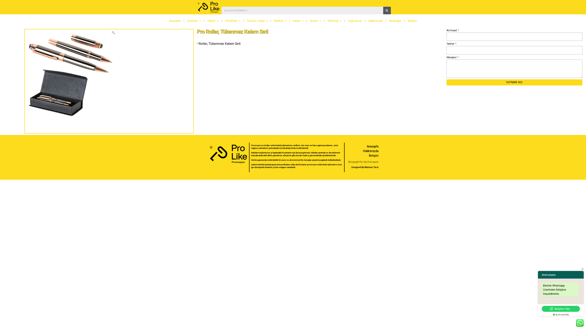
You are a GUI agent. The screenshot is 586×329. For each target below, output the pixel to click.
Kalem (296, 20)
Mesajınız (452, 57)
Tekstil (211, 20)
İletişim (412, 20)
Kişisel (314, 20)
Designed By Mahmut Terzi (364, 167)
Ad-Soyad (452, 30)
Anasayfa (175, 20)
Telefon (451, 43)
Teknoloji (333, 20)
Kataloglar (395, 20)
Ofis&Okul (231, 20)
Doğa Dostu (355, 20)
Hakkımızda (375, 20)
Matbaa (278, 20)
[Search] (387, 10)
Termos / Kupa (256, 20)
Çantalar (192, 20)
